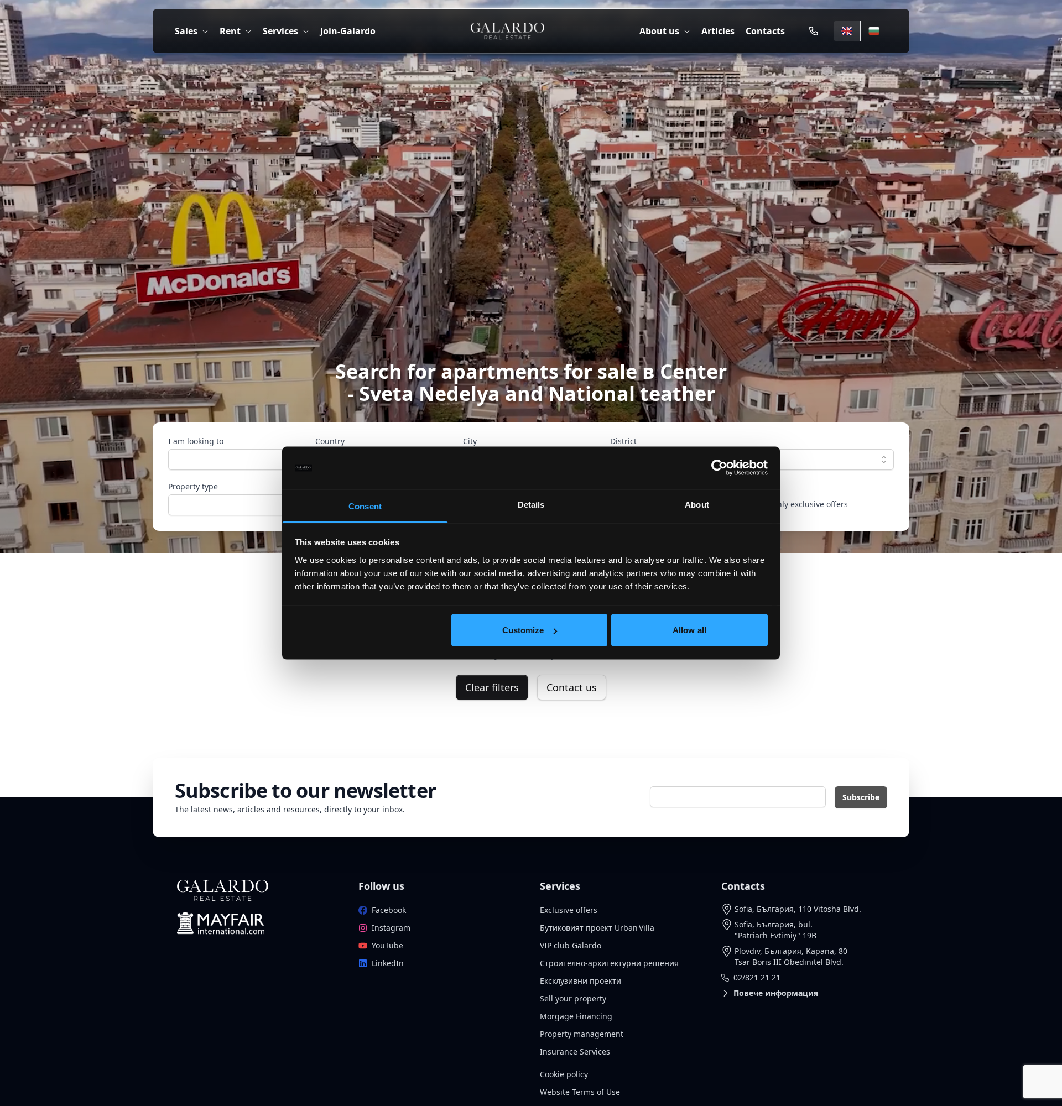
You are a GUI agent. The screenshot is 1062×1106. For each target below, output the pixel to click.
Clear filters (492, 687)
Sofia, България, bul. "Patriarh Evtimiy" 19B (775, 930)
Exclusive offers (568, 910)
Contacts (765, 31)
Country (330, 441)
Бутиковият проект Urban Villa (597, 927)
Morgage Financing (576, 1016)
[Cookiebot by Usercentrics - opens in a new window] (719, 468)
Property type (193, 486)
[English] (847, 31)
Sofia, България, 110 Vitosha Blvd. (798, 909)
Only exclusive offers (809, 504)
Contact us (571, 687)
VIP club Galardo (570, 945)
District (623, 441)
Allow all (689, 630)
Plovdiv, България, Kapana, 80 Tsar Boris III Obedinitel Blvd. (791, 956)
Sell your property (573, 998)
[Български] (873, 31)
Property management (581, 1034)
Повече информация (775, 993)
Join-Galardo (348, 31)
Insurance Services (575, 1051)
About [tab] (697, 504)
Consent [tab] (365, 505)
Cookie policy (564, 1074)
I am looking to (195, 441)
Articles (718, 31)
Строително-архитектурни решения (609, 963)
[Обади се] (814, 31)
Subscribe (860, 797)
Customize (523, 630)
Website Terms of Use (580, 1092)
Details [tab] (531, 504)
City (470, 441)
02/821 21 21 (756, 977)
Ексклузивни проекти (580, 980)
